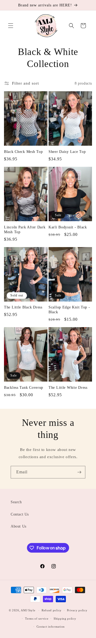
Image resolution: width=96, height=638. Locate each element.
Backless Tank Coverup (23, 387)
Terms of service (36, 618)
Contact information (51, 626)
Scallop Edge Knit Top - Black (69, 309)
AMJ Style (28, 610)
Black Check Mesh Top (23, 151)
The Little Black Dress (23, 307)
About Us (18, 526)
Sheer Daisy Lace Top (67, 151)
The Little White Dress (68, 387)
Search (16, 502)
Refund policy (52, 610)
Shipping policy (65, 618)
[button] (11, 25)
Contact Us (20, 514)
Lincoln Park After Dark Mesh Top (25, 229)
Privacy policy (77, 610)
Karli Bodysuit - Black (68, 227)
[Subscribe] (79, 472)
